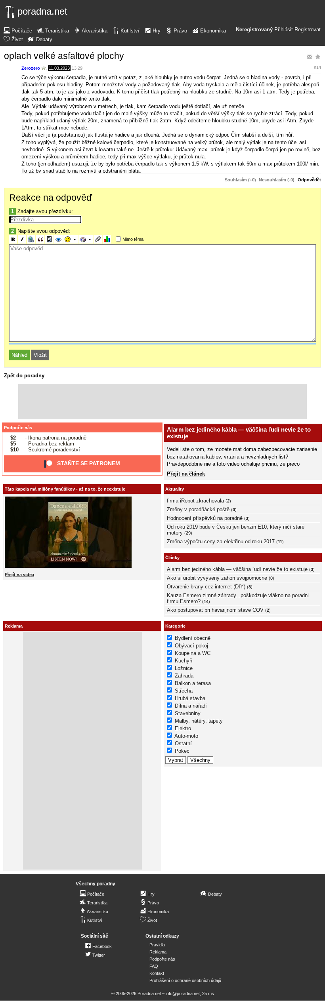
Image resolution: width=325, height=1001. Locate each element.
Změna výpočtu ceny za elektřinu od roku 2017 (221, 541)
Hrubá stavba (190, 698)
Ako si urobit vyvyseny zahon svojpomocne (217, 578)
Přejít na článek (186, 474)
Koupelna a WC (192, 653)
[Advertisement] (162, 401)
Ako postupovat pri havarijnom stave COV (215, 610)
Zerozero (30, 68)
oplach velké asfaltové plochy (64, 56)
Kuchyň (183, 661)
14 (206, 601)
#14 (317, 67)
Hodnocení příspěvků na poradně (205, 518)
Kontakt (156, 973)
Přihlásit (283, 29)
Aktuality (174, 489)
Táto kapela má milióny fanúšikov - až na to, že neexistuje (65, 489)
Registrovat (307, 29)
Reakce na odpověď (50, 197)
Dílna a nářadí (191, 706)
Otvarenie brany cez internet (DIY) (206, 587)
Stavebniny (188, 713)
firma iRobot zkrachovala (195, 501)
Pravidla (157, 944)
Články (172, 557)
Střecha (184, 691)
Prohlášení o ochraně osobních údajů (185, 980)
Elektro (183, 728)
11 (280, 541)
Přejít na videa (19, 574)
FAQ (153, 966)
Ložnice (184, 668)
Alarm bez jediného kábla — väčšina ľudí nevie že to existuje (237, 569)
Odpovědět (309, 179)
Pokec (182, 751)
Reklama (157, 952)
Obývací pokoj (191, 646)
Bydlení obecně (192, 638)
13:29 (77, 68)
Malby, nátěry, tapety (199, 721)
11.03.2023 (59, 68)
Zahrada (184, 676)
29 (188, 533)
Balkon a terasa (193, 683)
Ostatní (183, 743)
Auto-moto (186, 736)
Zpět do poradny (24, 376)
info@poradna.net (183, 993)
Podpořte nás (18, 427)
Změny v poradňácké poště (198, 509)
